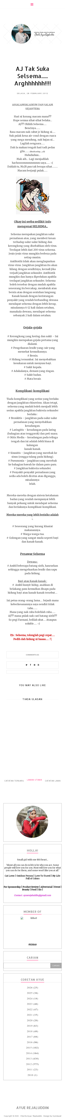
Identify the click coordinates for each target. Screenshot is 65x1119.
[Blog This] (38, 665)
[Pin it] (34, 665)
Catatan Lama (53, 781)
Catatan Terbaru (14, 781)
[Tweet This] (26, 665)
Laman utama (34, 780)
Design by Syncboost (52, 1115)
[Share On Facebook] (30, 665)
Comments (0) (32, 654)
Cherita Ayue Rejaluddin (31, 1115)
